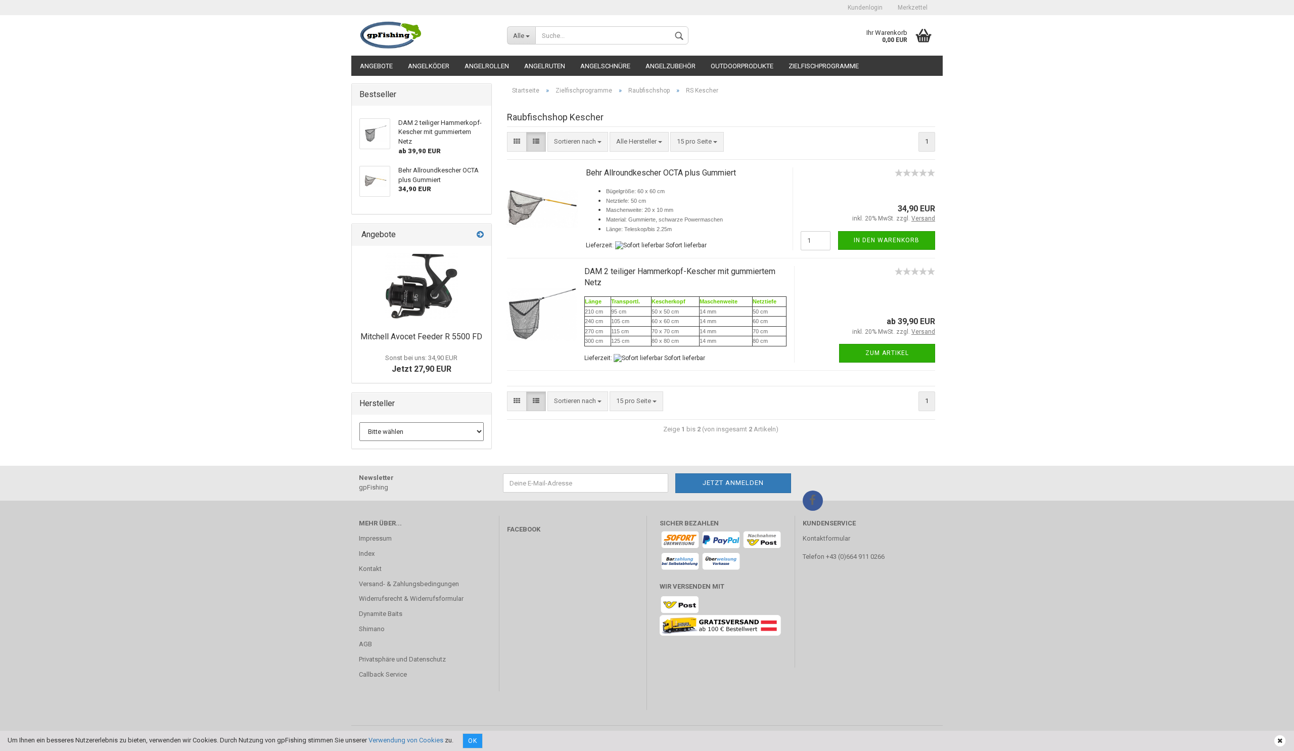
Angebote (376, 66)
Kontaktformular (826, 538)
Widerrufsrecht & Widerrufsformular (411, 598)
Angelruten (544, 66)
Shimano (372, 629)
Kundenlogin (865, 7)
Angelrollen (487, 66)
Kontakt (370, 568)
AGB (365, 644)
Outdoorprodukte (742, 66)
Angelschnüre (605, 66)
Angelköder (428, 66)
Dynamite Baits (380, 613)
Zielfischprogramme (824, 66)
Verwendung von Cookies (405, 740)
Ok (472, 740)
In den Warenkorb (886, 240)
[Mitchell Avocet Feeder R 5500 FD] (421, 286)
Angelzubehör (670, 66)
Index (367, 553)
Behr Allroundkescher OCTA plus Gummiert (661, 173)
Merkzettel (913, 7)
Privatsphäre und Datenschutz (402, 659)
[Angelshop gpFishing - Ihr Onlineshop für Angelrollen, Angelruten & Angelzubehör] (425, 35)
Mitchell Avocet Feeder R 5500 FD (421, 336)
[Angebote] (480, 235)
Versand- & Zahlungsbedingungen (409, 584)
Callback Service (383, 674)
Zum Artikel (887, 353)
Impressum (375, 538)
